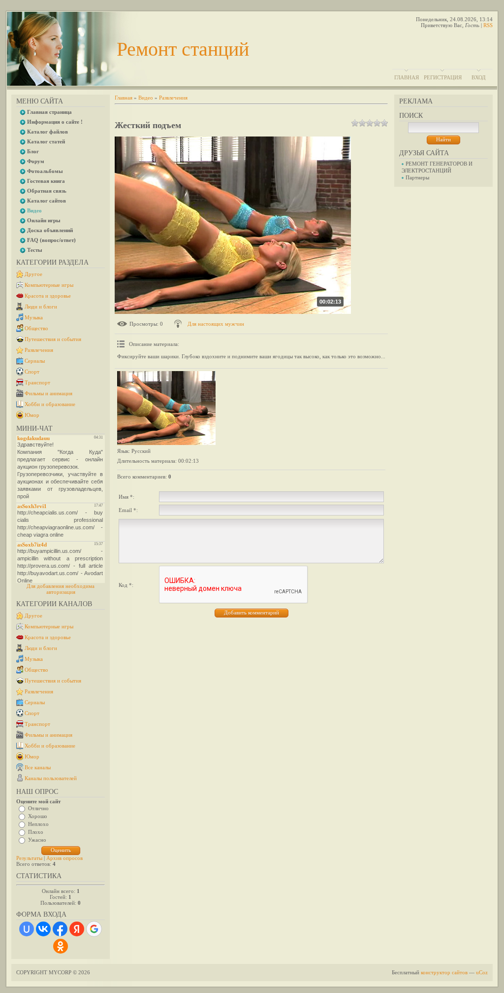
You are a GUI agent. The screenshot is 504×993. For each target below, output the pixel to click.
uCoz (482, 972)
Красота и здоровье (48, 296)
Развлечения (39, 350)
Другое (33, 274)
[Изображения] (166, 408)
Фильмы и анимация (48, 393)
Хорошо (37, 816)
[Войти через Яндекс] (76, 929)
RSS (488, 25)
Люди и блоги (41, 306)
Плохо (35, 832)
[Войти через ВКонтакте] (43, 929)
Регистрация (443, 77)
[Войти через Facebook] (60, 929)
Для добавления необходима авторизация (60, 589)
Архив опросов (64, 858)
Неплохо (38, 824)
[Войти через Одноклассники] (60, 946)
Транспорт (37, 382)
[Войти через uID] (26, 929)
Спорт (32, 372)
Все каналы (38, 767)
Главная (406, 77)
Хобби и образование (50, 404)
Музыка (34, 317)
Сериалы (35, 361)
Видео (145, 98)
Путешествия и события (53, 339)
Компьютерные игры (49, 285)
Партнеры (417, 177)
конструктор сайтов (444, 972)
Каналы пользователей (51, 778)
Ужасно (37, 840)
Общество (36, 328)
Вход (479, 77)
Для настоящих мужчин (216, 324)
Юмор (32, 415)
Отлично (38, 808)
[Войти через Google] (94, 929)
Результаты (29, 858)
